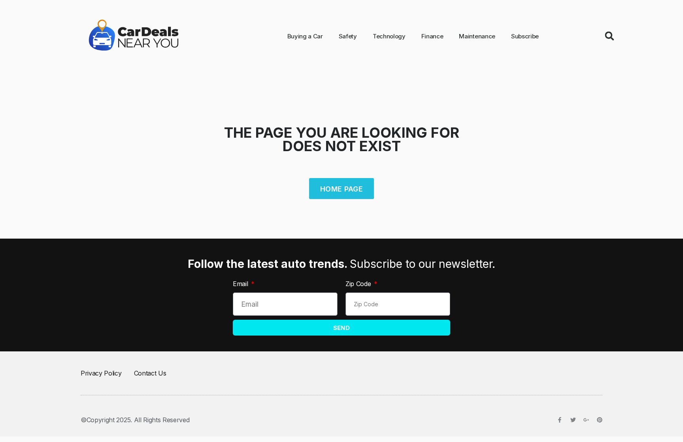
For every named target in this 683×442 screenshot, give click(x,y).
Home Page (341, 189)
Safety (348, 36)
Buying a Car (305, 36)
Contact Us (150, 373)
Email (241, 284)
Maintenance (477, 36)
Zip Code (359, 284)
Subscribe (525, 36)
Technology (389, 36)
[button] (609, 36)
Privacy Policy (101, 373)
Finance (432, 36)
